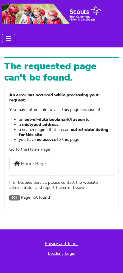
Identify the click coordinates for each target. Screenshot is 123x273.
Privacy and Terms (62, 243)
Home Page (33, 164)
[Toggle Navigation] (8, 38)
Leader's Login (61, 253)
